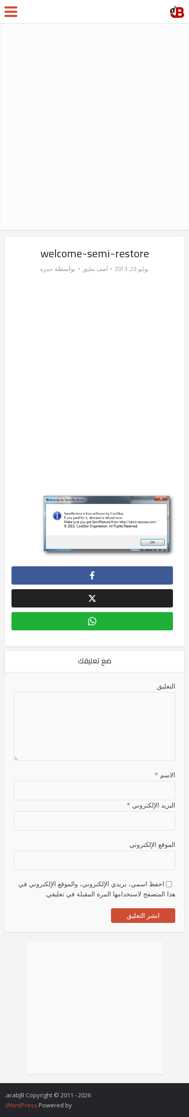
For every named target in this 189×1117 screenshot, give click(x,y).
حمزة (46, 269)
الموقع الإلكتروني (152, 844)
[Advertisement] (94, 126)
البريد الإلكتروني (151, 805)
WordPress (21, 1105)
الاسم (165, 774)
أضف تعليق (95, 269)
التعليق (166, 686)
